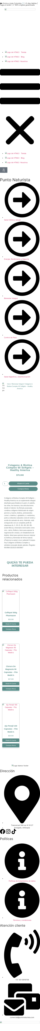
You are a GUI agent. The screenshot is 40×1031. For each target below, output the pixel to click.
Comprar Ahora (23, 489)
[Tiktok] (13, 831)
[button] (20, 107)
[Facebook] (2, 831)
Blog (22, 57)
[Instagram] (8, 831)
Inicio (8, 384)
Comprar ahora (11, 629)
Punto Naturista (15, 179)
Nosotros (24, 61)
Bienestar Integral (17, 384)
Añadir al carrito (23, 483)
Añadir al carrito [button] (11, 624)
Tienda (23, 52)
